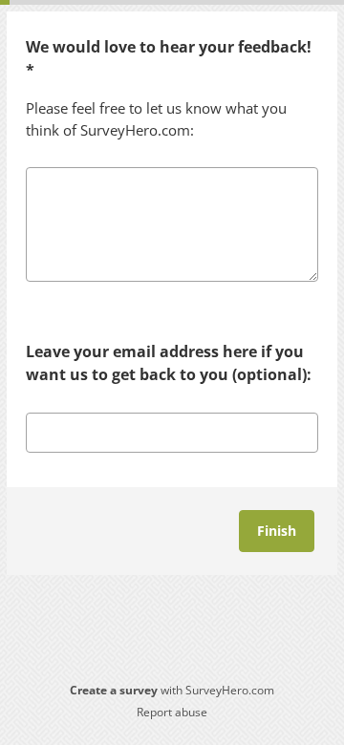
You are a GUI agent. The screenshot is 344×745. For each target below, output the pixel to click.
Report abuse (172, 712)
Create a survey (114, 690)
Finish (276, 531)
